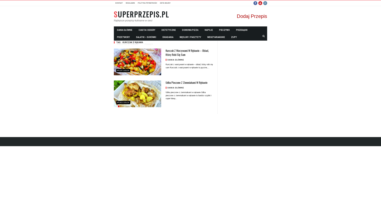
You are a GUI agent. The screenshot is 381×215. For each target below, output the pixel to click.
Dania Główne (124, 30)
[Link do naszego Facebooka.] (255, 3)
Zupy (234, 37)
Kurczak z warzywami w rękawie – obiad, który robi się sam (187, 52)
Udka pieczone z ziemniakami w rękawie (186, 82)
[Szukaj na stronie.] (263, 36)
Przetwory (123, 37)
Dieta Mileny (165, 3)
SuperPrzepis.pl (141, 14)
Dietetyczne (168, 30)
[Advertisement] (244, 85)
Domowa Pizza (190, 30)
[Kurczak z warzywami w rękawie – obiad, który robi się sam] (137, 62)
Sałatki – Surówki (146, 37)
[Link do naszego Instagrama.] (265, 3)
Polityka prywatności (147, 3)
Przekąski (242, 30)
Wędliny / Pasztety (190, 37)
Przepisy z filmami (127, 44)
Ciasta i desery (147, 30)
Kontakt (119, 3)
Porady (149, 44)
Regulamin (130, 3)
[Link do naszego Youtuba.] (260, 3)
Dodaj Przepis (252, 16)
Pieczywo (224, 30)
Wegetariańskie (216, 37)
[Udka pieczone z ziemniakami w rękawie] (137, 93)
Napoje (209, 30)
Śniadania (167, 37)
